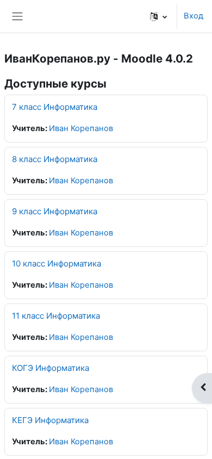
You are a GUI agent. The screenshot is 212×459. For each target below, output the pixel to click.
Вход (193, 16)
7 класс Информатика (54, 107)
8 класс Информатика (54, 159)
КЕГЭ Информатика (50, 420)
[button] (158, 16)
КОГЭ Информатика (50, 368)
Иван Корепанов (81, 128)
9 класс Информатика (54, 211)
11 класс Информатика (56, 316)
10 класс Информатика (56, 263)
